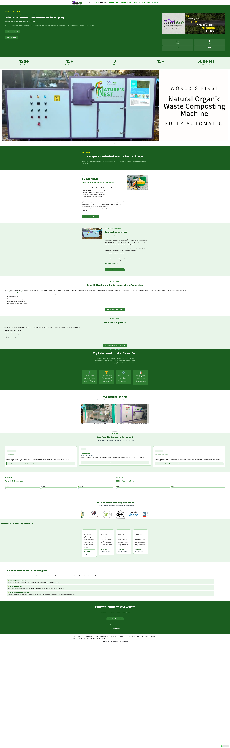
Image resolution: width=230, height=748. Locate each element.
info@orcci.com (116, 628)
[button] (2, 106)
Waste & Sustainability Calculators (84, 638)
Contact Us (140, 636)
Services (122, 636)
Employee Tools (150, 636)
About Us (80, 636)
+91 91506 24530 (120, 624)
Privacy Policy (101, 638)
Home (74, 636)
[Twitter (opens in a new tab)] (152, 2)
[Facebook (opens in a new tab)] (154, 2)
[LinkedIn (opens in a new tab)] (158, 2)
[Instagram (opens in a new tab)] (156, 2)
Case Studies (131, 636)
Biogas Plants (89, 636)
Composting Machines (101, 636)
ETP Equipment (114, 636)
